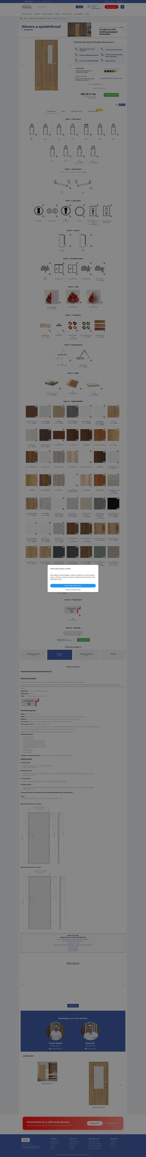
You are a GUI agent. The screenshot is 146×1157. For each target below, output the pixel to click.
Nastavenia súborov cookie (73, 589)
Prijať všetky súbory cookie (73, 586)
